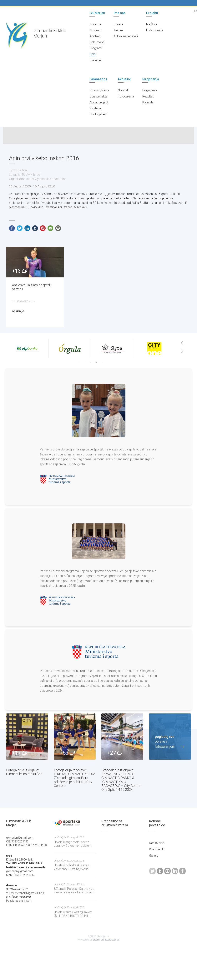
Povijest (94, 30)
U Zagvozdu (154, 30)
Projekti (152, 13)
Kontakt (94, 36)
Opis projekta (98, 96)
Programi (95, 48)
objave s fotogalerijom (165, 741)
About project (98, 102)
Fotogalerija (126, 96)
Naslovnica (156, 843)
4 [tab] (96, 362)
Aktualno (124, 79)
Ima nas (120, 13)
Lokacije (95, 60)
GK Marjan (97, 13)
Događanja (149, 90)
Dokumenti (96, 42)
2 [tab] (85, 362)
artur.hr (97, 939)
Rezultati (148, 96)
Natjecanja (150, 79)
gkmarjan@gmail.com (19, 871)
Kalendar (148, 102)
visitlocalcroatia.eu (110, 939)
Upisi (92, 54)
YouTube (95, 108)
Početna (95, 24)
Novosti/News (99, 90)
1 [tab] (79, 362)
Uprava (118, 24)
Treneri (118, 30)
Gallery (153, 855)
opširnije (18, 311)
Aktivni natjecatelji (126, 36)
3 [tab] (91, 362)
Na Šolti (151, 24)
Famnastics (98, 79)
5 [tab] (102, 362)
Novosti (123, 90)
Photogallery (98, 114)
